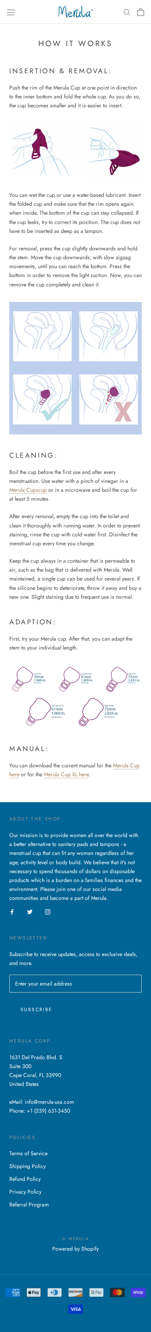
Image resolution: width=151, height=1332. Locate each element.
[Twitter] (30, 911)
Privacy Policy (25, 1192)
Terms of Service (28, 1153)
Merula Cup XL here (66, 774)
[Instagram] (47, 911)
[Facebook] (12, 911)
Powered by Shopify (75, 1249)
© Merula (75, 1239)
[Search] (127, 12)
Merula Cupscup (28, 490)
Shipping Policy (27, 1166)
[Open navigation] (11, 12)
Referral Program (29, 1204)
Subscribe (37, 1009)
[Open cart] (140, 12)
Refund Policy (25, 1179)
